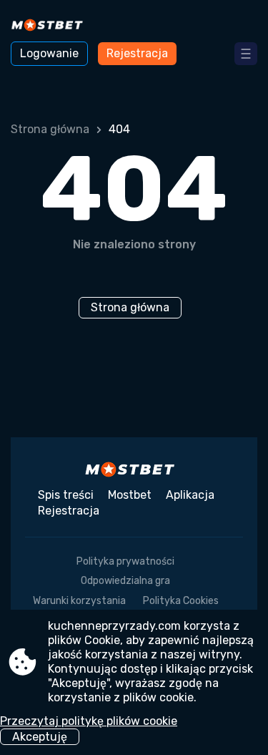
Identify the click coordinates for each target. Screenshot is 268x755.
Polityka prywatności (125, 561)
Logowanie (49, 53)
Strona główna (50, 129)
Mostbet (130, 495)
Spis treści (66, 495)
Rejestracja (137, 53)
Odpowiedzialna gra (125, 581)
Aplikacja (190, 495)
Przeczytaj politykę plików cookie (88, 721)
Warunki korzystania (79, 601)
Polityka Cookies (181, 601)
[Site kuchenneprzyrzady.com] (50, 26)
